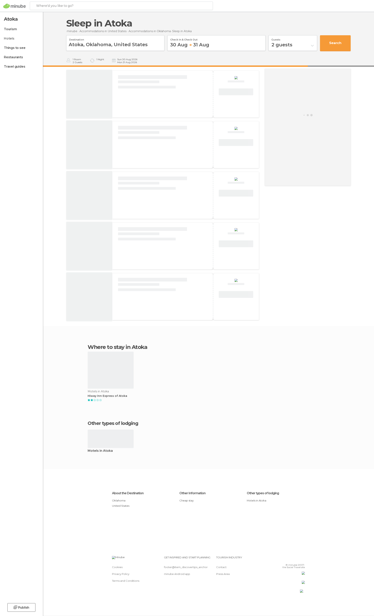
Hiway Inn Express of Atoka (107, 396)
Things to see (14, 48)
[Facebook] (283, 559)
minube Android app (177, 573)
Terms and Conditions (125, 580)
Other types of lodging (263, 493)
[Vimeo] (295, 559)
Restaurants (13, 57)
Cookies (117, 567)
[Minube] (14, 6)
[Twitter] (289, 559)
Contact (221, 567)
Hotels (9, 38)
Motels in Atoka (100, 451)
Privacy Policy (120, 573)
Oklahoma (118, 500)
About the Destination (128, 493)
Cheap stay (186, 500)
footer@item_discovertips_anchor (186, 567)
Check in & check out (184, 38)
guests (275, 38)
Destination (76, 38)
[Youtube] (302, 559)
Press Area (223, 573)
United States (120, 505)
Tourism (10, 29)
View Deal (236, 92)
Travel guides (14, 66)
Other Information (192, 493)
